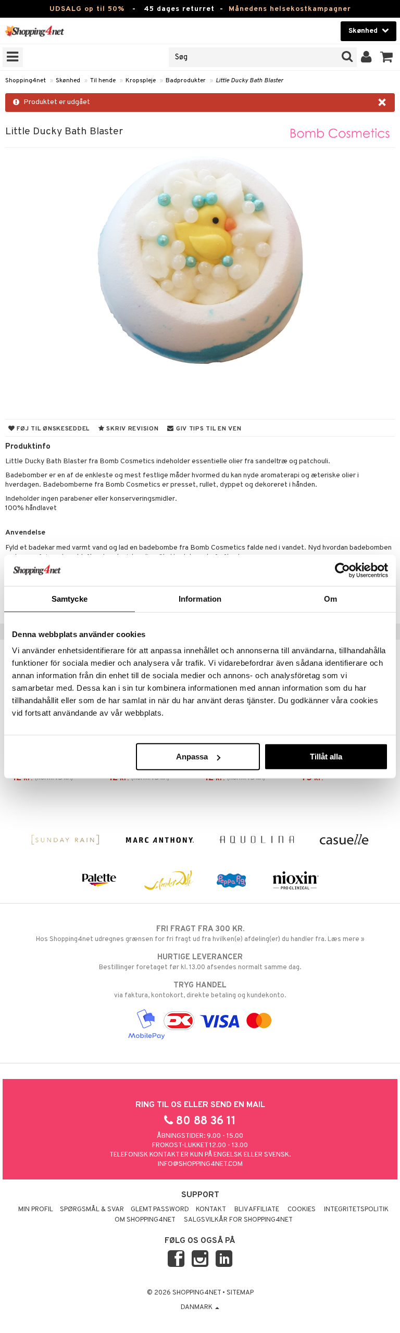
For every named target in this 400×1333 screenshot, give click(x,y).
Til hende (103, 81)
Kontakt (211, 1209)
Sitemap (240, 1293)
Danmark (197, 1307)
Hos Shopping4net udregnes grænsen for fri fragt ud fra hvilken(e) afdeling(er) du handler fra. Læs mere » (200, 934)
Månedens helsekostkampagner (290, 9)
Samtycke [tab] (70, 598)
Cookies (302, 1209)
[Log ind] (366, 57)
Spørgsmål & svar (92, 1209)
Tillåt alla (326, 756)
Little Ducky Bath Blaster (249, 81)
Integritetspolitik (356, 1209)
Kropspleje (141, 81)
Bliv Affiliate (256, 1209)
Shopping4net (25, 81)
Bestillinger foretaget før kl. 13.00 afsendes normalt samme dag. (200, 962)
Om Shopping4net (145, 1220)
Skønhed (68, 81)
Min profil (35, 1209)
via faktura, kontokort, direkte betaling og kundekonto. (200, 990)
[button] (386, 57)
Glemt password (160, 1209)
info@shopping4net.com (200, 1164)
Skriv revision (132, 429)
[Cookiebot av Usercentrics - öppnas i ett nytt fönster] (342, 570)
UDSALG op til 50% (86, 9)
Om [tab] (330, 598)
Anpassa (192, 756)
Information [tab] (200, 598)
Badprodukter (186, 81)
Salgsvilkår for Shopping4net (238, 1220)
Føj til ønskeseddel (52, 429)
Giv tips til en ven (207, 429)
